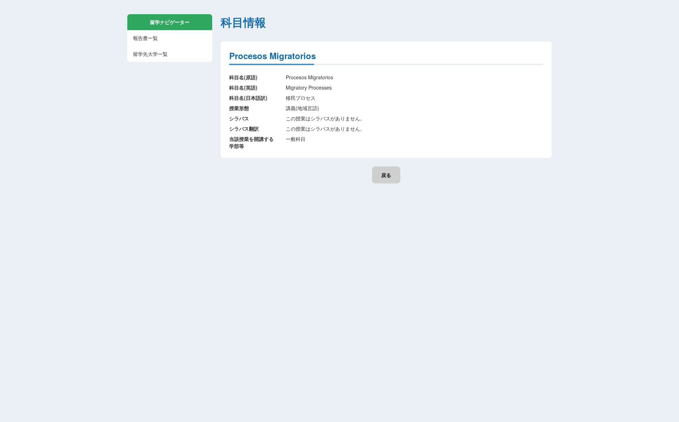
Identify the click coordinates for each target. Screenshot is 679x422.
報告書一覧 (145, 37)
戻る (386, 174)
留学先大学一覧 (150, 53)
